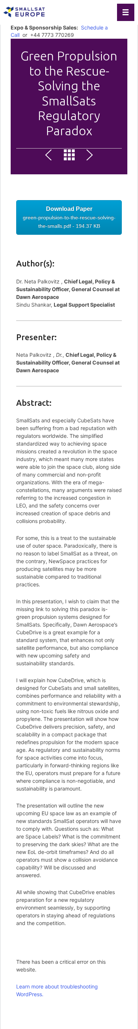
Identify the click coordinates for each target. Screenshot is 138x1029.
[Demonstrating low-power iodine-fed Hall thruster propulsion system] (88, 156)
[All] (69, 156)
